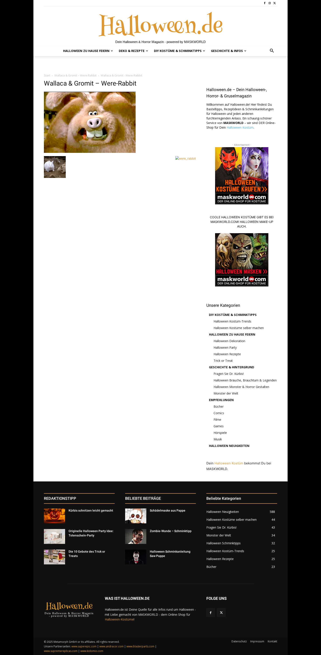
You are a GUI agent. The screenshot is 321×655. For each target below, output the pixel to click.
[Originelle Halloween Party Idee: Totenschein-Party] (54, 536)
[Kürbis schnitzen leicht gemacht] (54, 515)
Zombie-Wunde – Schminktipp (171, 531)
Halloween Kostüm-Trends (232, 321)
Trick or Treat (223, 361)
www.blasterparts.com (140, 646)
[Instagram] (269, 3)
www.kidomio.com (91, 651)
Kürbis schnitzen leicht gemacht (91, 510)
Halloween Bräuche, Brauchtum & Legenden (245, 380)
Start (47, 75)
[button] (272, 51)
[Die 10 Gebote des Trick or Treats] (54, 557)
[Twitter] (274, 3)
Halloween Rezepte (227, 354)
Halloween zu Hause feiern (232, 334)
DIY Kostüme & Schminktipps (233, 315)
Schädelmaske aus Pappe (167, 510)
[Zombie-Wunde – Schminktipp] (135, 536)
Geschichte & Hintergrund (231, 367)
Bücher (219, 406)
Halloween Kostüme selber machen (239, 328)
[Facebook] (264, 3)
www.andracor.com (111, 646)
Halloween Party (225, 347)
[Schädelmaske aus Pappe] (135, 515)
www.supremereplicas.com (61, 651)
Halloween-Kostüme (119, 619)
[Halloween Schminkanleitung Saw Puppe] (135, 557)
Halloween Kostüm (240, 127)
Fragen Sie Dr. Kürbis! (229, 374)
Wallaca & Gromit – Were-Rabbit (75, 75)
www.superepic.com (84, 646)
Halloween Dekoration (229, 341)
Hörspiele (220, 433)
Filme (217, 419)
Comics (219, 413)
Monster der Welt (226, 393)
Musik (218, 439)
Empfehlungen (221, 400)
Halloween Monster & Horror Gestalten (241, 387)
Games (219, 426)
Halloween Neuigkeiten (229, 446)
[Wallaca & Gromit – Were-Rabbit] (90, 151)
